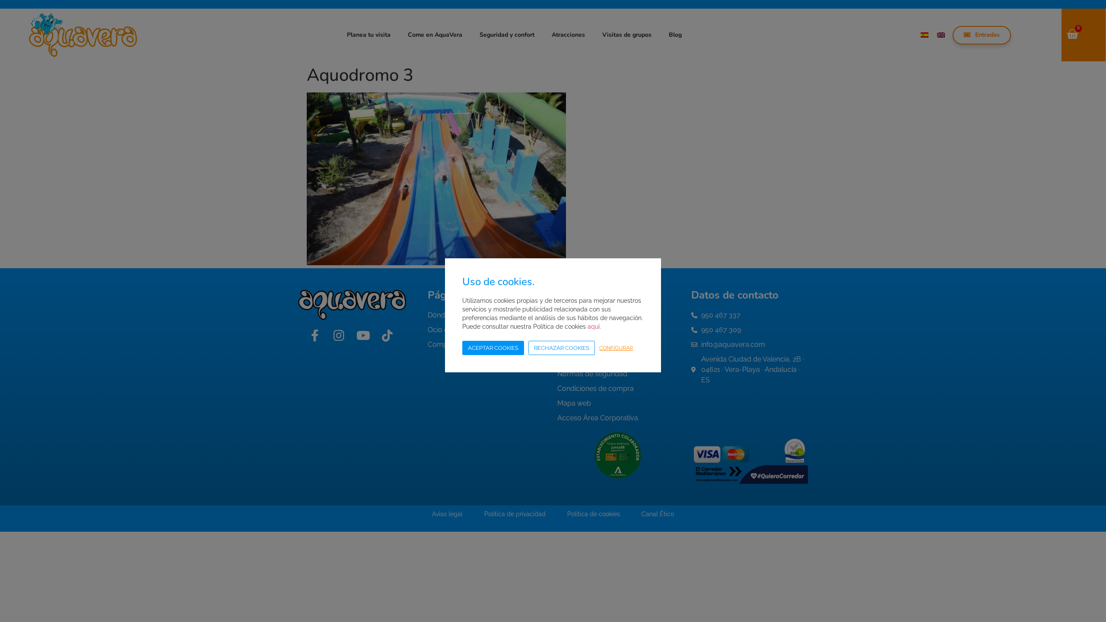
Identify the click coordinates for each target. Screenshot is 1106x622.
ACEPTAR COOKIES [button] (493, 348)
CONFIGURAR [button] (616, 348)
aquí (594, 326)
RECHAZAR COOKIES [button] (561, 348)
